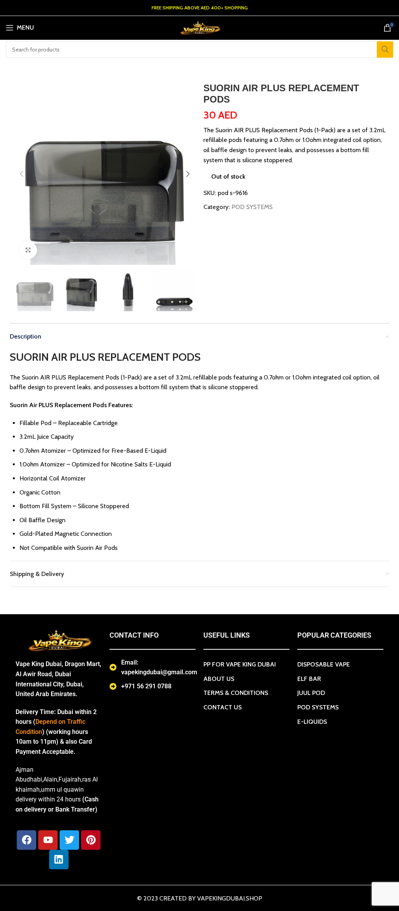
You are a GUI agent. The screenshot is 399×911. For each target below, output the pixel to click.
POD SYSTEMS (252, 207)
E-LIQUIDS (312, 721)
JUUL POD (311, 693)
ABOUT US (218, 678)
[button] (21, 174)
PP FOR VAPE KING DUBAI (239, 664)
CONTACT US (222, 707)
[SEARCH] (385, 49)
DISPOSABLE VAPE (323, 664)
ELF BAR (309, 678)
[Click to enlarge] (28, 250)
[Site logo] (199, 27)
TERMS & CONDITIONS (235, 693)
